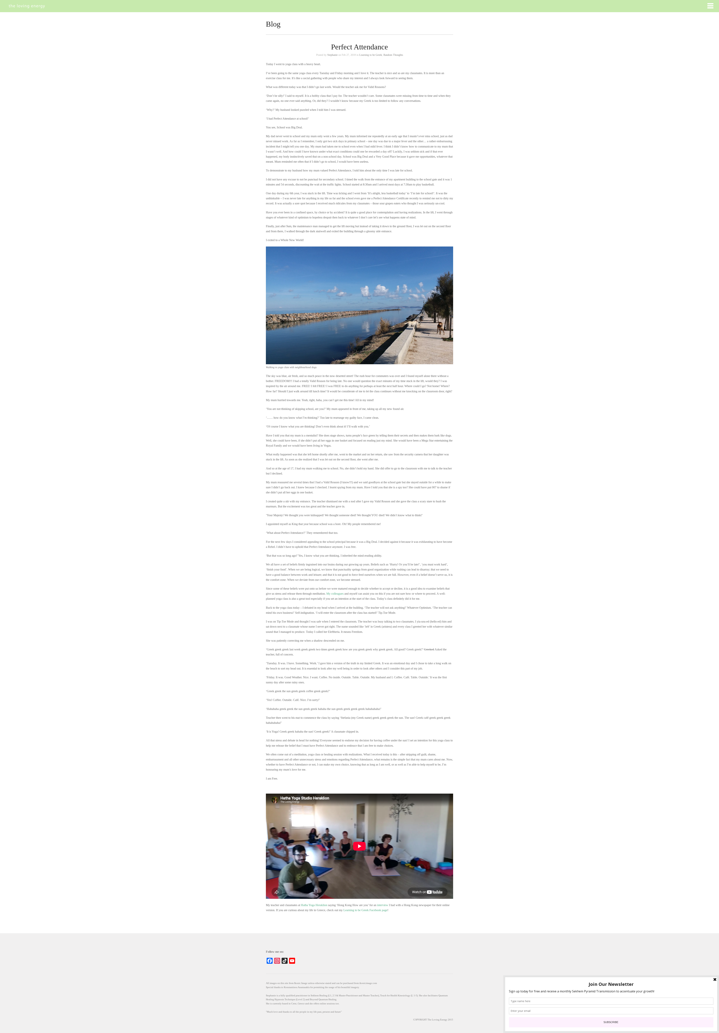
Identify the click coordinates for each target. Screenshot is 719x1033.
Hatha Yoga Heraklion (314, 905)
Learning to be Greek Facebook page (365, 910)
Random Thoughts (393, 55)
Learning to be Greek (370, 55)
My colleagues (335, 593)
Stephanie (332, 55)
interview (382, 905)
